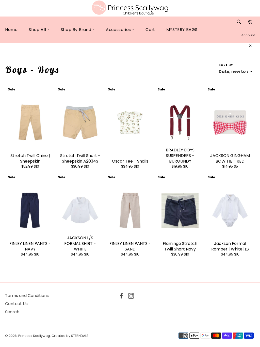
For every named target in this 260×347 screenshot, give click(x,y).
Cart (150, 29)
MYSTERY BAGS (182, 29)
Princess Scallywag (34, 336)
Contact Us (16, 304)
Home (11, 29)
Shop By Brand (76, 29)
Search (12, 312)
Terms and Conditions (27, 295)
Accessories (119, 29)
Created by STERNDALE (70, 336)
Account (248, 35)
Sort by (226, 65)
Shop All (38, 29)
